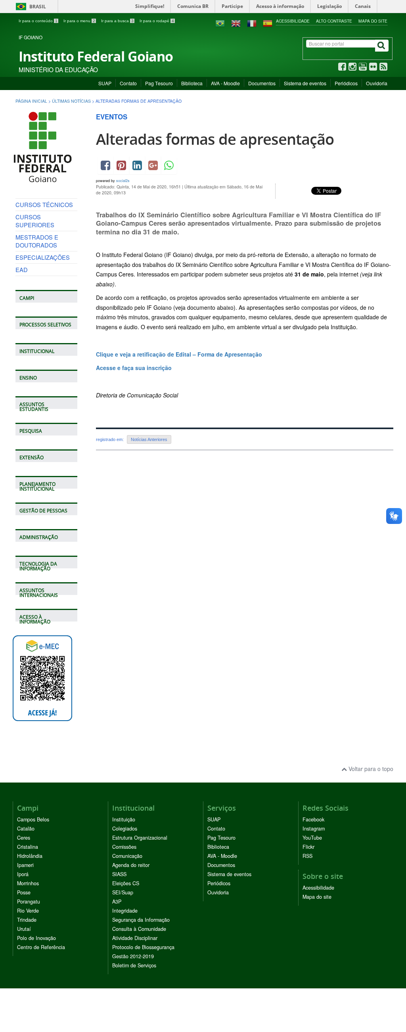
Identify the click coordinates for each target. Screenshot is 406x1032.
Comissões (124, 846)
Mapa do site (372, 21)
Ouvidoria (376, 83)
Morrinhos (28, 883)
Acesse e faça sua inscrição (134, 368)
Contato (128, 83)
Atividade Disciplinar (134, 938)
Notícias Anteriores (149, 439)
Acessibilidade (293, 21)
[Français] (252, 23)
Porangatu (28, 901)
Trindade (26, 919)
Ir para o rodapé (157, 21)
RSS (307, 855)
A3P (116, 901)
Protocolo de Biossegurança (143, 947)
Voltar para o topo (370, 769)
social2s (123, 180)
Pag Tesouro (159, 83)
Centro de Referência (41, 947)
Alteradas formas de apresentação (215, 139)
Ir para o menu (79, 21)
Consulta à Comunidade (139, 928)
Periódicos (346, 83)
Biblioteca (192, 83)
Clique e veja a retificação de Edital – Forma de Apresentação (179, 354)
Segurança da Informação (141, 919)
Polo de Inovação (36, 938)
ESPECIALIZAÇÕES (42, 257)
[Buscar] (382, 46)
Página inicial (31, 101)
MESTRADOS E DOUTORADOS (36, 241)
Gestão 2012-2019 (133, 956)
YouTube (312, 837)
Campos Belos (33, 819)
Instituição (123, 819)
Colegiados (124, 828)
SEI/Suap (122, 892)
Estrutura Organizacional (139, 837)
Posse (24, 892)
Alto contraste (334, 21)
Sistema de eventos (305, 83)
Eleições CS (125, 883)
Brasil (29, 6)
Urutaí (24, 928)
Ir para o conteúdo (38, 21)
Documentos (262, 83)
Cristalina (27, 846)
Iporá (23, 874)
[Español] (267, 23)
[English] (236, 23)
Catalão (25, 828)
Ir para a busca (117, 21)
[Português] (220, 23)
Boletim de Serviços (134, 965)
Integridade (125, 910)
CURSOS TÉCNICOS (44, 204)
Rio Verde (28, 910)
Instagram (314, 828)
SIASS (119, 874)
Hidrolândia (29, 855)
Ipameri (25, 865)
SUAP (104, 83)
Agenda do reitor (130, 865)
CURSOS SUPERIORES (34, 221)
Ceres (23, 837)
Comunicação (127, 855)
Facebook (313, 819)
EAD (21, 269)
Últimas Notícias (71, 101)
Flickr (308, 846)
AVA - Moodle (225, 83)
